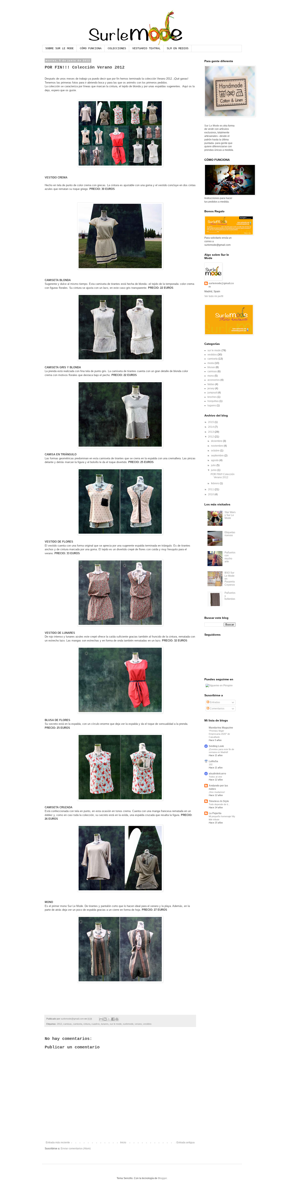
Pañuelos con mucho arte (230, 557)
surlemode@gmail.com (221, 285)
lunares (105, 1024)
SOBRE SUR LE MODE (59, 48)
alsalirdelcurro (217, 773)
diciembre (217, 441)
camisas (67, 1024)
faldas (210, 384)
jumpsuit (212, 392)
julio (213, 465)
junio (214, 470)
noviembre (217, 445)
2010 (211, 494)
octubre (215, 450)
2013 (211, 431)
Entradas (214, 702)
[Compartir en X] (109, 1019)
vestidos (147, 1024)
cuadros (95, 1024)
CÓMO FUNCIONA (90, 48)
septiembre (217, 455)
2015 (211, 422)
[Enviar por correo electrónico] (101, 1019)
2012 (59, 1024)
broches (212, 397)
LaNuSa (213, 761)
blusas (211, 367)
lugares (211, 405)
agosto (215, 460)
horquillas (213, 401)
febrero (215, 483)
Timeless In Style (219, 801)
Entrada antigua (186, 1142)
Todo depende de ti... (219, 804)
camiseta (77, 1024)
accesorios (213, 379)
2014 (211, 426)
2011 (211, 489)
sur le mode (116, 1024)
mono (210, 375)
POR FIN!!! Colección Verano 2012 (223, 476)
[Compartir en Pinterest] (117, 1019)
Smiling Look (216, 746)
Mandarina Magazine (221, 727)
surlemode (128, 1024)
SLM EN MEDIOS (177, 48)
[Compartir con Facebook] (113, 1019)
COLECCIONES (117, 48)
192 (210, 764)
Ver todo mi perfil (213, 296)
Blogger (162, 1178)
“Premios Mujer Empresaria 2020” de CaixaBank (219, 734)
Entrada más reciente (58, 1142)
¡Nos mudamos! (217, 792)
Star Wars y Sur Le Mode (230, 515)
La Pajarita (215, 813)
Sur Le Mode (211, 125)
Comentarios (216, 708)
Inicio (123, 1142)
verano (138, 1024)
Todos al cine (215, 776)
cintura (86, 1024)
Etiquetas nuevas (230, 534)
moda (210, 363)
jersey (210, 388)
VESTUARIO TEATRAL (146, 48)
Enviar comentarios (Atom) (76, 1148)
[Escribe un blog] (105, 1019)
